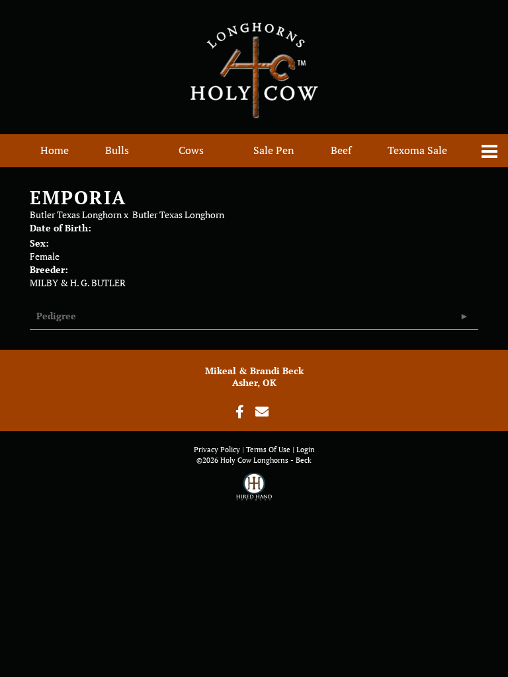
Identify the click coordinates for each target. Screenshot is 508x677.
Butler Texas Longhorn (76, 214)
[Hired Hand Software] (254, 492)
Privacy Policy (217, 449)
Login (305, 449)
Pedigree (56, 315)
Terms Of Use (268, 449)
